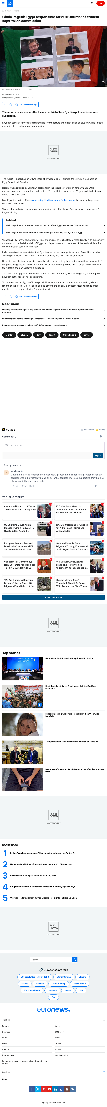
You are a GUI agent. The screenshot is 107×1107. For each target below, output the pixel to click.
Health (68, 990)
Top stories (11, 653)
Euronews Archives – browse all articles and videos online (25, 1062)
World (16, 11)
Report (52, 335)
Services (6, 1072)
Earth (4, 1037)
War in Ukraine (64, 977)
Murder (9, 335)
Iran (81, 990)
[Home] (3, 11)
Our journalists (61, 1055)
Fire (53, 997)
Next (57, 1037)
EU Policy (59, 1032)
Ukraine (82, 977)
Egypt (86, 335)
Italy (39, 335)
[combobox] (53, 959)
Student (24, 335)
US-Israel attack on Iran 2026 (35, 977)
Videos (58, 1049)
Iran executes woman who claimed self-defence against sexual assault (34, 325)
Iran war (40, 983)
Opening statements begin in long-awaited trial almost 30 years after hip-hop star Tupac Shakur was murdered (48, 310)
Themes (6, 1020)
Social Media (80, 983)
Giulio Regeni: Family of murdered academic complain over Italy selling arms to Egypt (44, 232)
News (9, 11)
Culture (5, 1049)
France (24, 983)
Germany (52, 990)
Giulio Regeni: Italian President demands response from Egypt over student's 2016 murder (47, 225)
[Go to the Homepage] (10, 3)
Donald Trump (58, 983)
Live (101, 3)
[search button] (74, 959)
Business (6, 1032)
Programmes (8, 1055)
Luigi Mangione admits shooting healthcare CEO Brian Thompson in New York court (40, 318)
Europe (5, 1026)
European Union (32, 990)
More (4, 1079)
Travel (58, 1043)
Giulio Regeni (69, 335)
